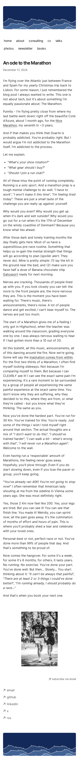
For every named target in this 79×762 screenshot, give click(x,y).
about (20, 41)
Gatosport (10, 274)
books (41, 48)
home (8, 41)
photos (9, 48)
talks (59, 41)
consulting (36, 41)
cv (49, 41)
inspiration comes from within (51, 357)
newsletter (25, 48)
